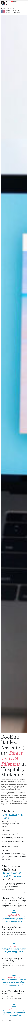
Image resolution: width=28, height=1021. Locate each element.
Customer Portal (17, 3)
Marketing (3, 8)
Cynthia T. (8, 12)
